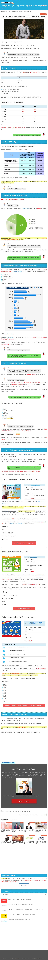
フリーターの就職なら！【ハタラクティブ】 (24, 608)
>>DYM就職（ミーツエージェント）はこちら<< (24, 543)
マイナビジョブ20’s (17, 271)
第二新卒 (35, 6)
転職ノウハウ (40, 6)
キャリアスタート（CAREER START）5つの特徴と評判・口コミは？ (21, 914)
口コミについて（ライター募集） (7, 958)
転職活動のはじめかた (6, 6)
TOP (2, 8)
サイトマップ (23, 958)
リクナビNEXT (24, 885)
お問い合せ (17, 958)
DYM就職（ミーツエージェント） (9, 511)
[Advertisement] (24, 747)
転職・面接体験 (29, 6)
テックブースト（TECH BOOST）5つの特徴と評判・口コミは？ (20, 904)
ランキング (14, 6)
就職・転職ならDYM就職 (35, 485)
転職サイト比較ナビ (36, 958)
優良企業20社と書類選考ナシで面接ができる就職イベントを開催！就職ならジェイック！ (24, 705)
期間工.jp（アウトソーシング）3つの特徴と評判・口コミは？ (20, 899)
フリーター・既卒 (5, 762)
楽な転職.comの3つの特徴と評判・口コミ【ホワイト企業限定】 (20, 919)
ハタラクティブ (25, 208)
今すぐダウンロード (24, 801)
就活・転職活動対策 (20, 6)
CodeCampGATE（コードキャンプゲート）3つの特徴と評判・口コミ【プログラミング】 (25, 909)
